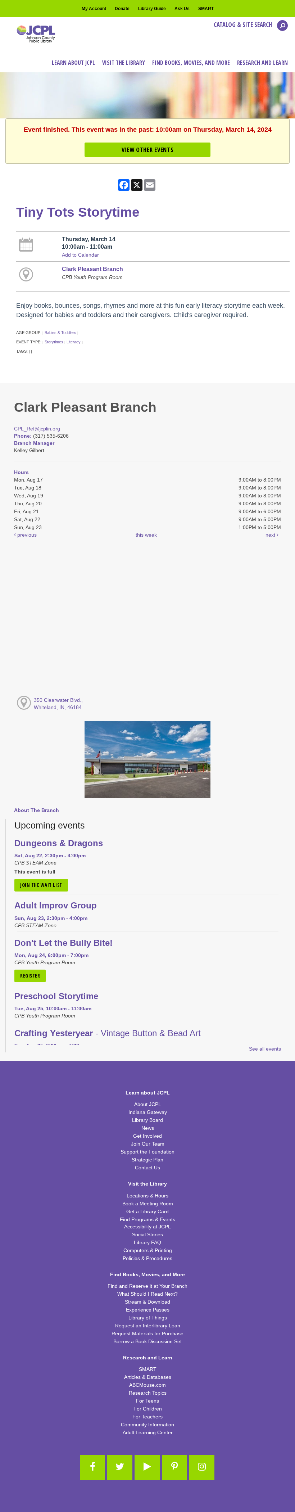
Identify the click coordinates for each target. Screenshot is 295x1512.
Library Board (147, 1120)
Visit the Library (147, 1184)
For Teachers (147, 1417)
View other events (147, 149)
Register (30, 975)
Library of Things (147, 1318)
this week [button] (146, 535)
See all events (265, 1049)
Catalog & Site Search (243, 25)
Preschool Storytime (56, 996)
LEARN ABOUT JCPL (73, 63)
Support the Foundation (147, 1152)
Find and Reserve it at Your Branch (147, 1286)
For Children (147, 1409)
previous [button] (26, 535)
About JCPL (147, 1104)
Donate (122, 8)
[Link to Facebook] (92, 1467)
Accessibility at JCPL (147, 1226)
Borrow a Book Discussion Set (147, 1341)
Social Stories (147, 1234)
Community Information (147, 1424)
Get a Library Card (147, 1211)
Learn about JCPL (148, 1093)
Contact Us (147, 1167)
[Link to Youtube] (147, 1467)
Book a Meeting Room (147, 1203)
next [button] (271, 535)
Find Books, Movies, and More (147, 1274)
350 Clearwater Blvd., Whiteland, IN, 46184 (58, 703)
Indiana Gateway (147, 1112)
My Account (94, 8)
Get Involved (147, 1136)
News (147, 1128)
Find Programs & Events (147, 1219)
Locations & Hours (147, 1196)
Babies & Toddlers (60, 332)
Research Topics (148, 1393)
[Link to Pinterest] (174, 1467)
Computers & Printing (147, 1250)
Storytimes (54, 342)
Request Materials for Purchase (147, 1333)
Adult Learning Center (148, 1432)
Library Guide (152, 8)
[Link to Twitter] (119, 1467)
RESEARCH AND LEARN (262, 63)
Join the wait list (41, 885)
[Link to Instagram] (201, 1467)
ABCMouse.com (147, 1385)
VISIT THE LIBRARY (123, 63)
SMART (206, 8)
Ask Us (182, 8)
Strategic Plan (147, 1160)
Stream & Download (147, 1302)
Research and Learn (147, 1357)
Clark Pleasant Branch (92, 269)
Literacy (74, 342)
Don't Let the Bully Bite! (63, 943)
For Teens (147, 1401)
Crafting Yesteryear (107, 1033)
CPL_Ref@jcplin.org (37, 429)
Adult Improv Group (55, 905)
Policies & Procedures (147, 1258)
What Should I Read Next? (147, 1294)
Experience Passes (147, 1310)
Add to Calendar (80, 255)
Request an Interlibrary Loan (147, 1325)
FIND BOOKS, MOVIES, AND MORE (191, 63)
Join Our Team (147, 1144)
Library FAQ (147, 1242)
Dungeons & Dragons (58, 843)
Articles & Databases (147, 1377)
